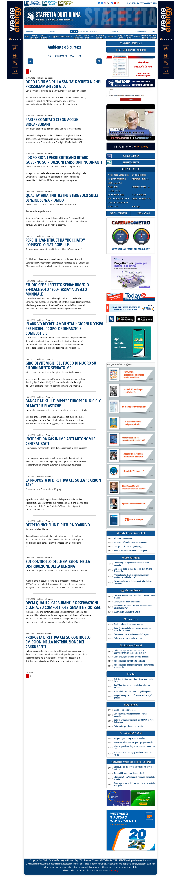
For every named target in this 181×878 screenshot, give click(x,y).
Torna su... (30, 672)
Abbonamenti (140, 31)
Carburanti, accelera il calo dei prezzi (128, 638)
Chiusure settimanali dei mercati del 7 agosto (131, 634)
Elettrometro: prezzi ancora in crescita (128, 726)
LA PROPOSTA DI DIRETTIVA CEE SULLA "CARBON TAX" (63, 482)
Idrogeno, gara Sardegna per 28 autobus (129, 738)
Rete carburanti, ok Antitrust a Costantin (129, 661)
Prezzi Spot (112, 206)
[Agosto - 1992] (49, 55)
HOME (27, 36)
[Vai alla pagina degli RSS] (118, 3)
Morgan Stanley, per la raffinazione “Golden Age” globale (133, 696)
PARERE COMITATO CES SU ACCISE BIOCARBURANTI (52, 122)
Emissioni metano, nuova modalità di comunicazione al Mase (134, 596)
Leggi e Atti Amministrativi (131, 590)
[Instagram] (105, 3)
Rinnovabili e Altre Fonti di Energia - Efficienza (131, 761)
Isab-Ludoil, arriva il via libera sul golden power (132, 691)
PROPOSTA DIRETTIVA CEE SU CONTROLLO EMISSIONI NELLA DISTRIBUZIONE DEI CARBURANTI (58, 641)
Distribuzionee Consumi (99, 36)
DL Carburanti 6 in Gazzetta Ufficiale (127, 612)
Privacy (114, 870)
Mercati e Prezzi (131, 619)
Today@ (136, 206)
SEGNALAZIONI (143, 213)
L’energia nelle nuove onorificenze (127, 602)
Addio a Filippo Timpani (123, 538)
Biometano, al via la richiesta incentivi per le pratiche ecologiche (134, 784)
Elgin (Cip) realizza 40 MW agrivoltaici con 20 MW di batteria (134, 768)
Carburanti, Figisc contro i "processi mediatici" (132, 657)
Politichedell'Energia (44, 36)
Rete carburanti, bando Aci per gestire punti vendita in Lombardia (134, 666)
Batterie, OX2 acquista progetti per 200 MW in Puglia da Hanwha (134, 721)
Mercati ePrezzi (87, 36)
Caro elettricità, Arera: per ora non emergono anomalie (131, 715)
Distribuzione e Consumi (131, 645)
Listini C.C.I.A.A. (114, 182)
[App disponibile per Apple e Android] (131, 319)
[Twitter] (108, 3)
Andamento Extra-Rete (118, 198)
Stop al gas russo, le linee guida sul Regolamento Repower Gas (133, 570)
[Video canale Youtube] (115, 3)
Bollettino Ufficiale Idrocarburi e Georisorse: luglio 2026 (133, 680)
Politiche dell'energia (131, 557)
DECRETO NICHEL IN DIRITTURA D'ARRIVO (58, 525)
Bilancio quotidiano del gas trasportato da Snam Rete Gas (134, 747)
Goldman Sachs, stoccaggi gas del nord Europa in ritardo (133, 753)
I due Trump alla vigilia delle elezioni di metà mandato (131, 564)
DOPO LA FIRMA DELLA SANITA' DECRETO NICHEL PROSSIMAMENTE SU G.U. (63, 84)
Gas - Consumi (139, 194)
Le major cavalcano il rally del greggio (128, 546)
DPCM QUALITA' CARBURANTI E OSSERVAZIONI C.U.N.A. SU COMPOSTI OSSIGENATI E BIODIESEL (63, 605)
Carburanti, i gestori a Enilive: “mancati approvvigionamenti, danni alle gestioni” (130, 651)
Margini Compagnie (116, 178)
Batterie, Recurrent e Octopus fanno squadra (131, 551)
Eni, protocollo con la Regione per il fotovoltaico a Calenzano (133, 582)
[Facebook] (112, 3)
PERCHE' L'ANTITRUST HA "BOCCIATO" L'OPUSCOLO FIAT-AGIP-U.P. (55, 242)
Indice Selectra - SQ (141, 186)
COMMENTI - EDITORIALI (131, 43)
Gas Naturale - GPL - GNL (131, 733)
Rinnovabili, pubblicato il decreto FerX (129, 773)
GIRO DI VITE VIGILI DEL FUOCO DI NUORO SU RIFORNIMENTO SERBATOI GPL (61, 365)
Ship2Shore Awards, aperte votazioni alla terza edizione (132, 686)
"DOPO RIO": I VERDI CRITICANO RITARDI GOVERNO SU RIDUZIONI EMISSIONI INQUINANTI (64, 160)
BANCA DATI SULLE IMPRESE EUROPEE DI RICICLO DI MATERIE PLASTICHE (64, 403)
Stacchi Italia (113, 190)
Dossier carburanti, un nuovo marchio (128, 624)
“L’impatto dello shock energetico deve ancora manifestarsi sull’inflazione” (131, 576)
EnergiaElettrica (120, 36)
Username (29, 31)
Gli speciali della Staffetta (119, 364)
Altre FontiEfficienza (144, 36)
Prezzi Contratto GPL (141, 198)
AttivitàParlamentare (78, 36)
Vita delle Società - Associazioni (131, 533)
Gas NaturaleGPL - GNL (128, 36)
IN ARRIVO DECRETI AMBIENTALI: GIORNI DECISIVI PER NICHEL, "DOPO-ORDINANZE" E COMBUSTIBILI (64, 328)
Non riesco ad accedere (87, 31)
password (51, 31)
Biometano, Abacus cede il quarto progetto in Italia (133, 742)
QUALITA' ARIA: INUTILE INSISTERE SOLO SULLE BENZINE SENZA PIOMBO (62, 197)
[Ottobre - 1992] (79, 55)
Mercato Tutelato (140, 178)
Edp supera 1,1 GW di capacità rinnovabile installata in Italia (134, 778)
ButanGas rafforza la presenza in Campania (130, 542)
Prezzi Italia (112, 186)
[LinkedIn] (99, 3)
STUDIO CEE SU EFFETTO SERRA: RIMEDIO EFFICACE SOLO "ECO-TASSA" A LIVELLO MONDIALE (57, 289)
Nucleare (137, 36)
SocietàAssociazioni (34, 36)
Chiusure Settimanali (117, 202)
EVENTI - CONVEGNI (118, 213)
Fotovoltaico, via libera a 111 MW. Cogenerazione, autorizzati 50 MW (133, 607)
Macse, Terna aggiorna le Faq (125, 710)
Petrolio (110, 36)
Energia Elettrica (131, 704)
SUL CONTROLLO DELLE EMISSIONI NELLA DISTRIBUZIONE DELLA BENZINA (58, 564)
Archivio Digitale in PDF (143, 68)
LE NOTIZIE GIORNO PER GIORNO (131, 50)
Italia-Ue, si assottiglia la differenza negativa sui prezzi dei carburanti (132, 629)
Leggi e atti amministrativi (61, 36)
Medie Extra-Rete (115, 194)
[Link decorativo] (120, 65)
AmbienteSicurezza (152, 36)
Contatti (152, 31)
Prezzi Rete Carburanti (118, 174)
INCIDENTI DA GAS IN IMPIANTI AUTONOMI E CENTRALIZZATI (60, 441)
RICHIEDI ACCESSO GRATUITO (142, 3)
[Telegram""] (102, 3)
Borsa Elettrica (139, 174)
